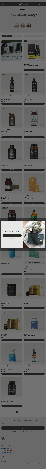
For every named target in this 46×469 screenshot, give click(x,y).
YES (12, 235)
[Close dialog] (43, 222)
